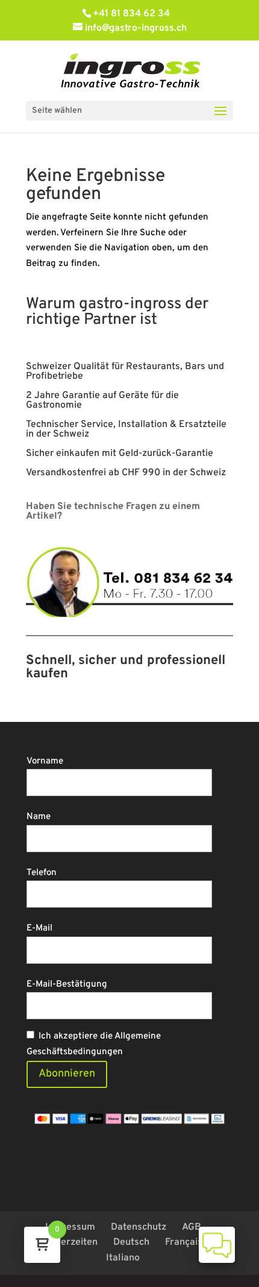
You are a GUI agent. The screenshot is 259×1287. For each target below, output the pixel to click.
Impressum (70, 1227)
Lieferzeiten (71, 1242)
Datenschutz (138, 1227)
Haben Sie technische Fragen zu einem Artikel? (113, 511)
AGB (191, 1227)
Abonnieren (67, 1074)
